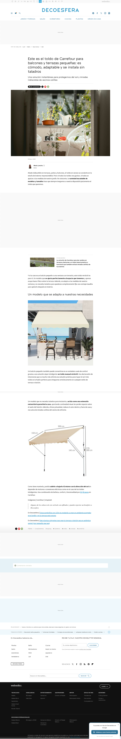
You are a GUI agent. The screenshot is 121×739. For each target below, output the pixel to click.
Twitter (101, 13)
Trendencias (87, 695)
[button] (39, 165)
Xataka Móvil (15, 698)
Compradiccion (88, 701)
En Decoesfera (61, 258)
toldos (65, 528)
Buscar (19, 13)
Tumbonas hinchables (49, 632)
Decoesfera (87, 698)
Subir (104, 686)
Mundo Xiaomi (15, 708)
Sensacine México (45, 720)
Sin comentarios (35, 86)
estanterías (15, 653)
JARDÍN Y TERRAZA (27, 19)
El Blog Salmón (103, 695)
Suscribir (93, 645)
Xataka (13, 695)
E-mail (48, 87)
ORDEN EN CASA (94, 19)
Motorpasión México (73, 721)
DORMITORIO (55, 19)
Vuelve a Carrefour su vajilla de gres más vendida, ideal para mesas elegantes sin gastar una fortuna (49, 627)
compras (72, 528)
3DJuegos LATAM (31, 720)
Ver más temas (17, 664)
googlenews (109, 13)
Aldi (42, 47)
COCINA (68, 19)
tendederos (15, 656)
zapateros (48, 653)
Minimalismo (32, 649)
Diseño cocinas (98, 632)
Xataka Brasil (15, 723)
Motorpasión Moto (75, 698)
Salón (13, 649)
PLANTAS (79, 19)
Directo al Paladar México (60, 721)
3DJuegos (29, 695)
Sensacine (43, 695)
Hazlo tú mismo (50, 649)
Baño (28, 47)
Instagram (105, 13)
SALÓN (42, 19)
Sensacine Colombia (43, 723)
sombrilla (81, 528)
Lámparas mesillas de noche (84, 632)
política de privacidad (85, 649)
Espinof (42, 698)
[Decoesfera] (60, 9)
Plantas (13, 645)
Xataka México (15, 720)
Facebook (97, 13)
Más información (75, 737)
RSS (84, 663)
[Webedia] (16, 685)
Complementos (39, 528)
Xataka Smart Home (15, 704)
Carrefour (57, 528)
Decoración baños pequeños (32, 632)
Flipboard (45, 87)
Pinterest (93, 13)
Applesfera (14, 701)
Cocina (47, 645)
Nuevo (15, 13)
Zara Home (36, 47)
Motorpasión (73, 695)
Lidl (24, 47)
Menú (11, 13)
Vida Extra (29, 698)
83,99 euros (84, 492)
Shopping (48, 528)
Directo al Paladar (60, 695)
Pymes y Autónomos (102, 699)
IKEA (30, 653)
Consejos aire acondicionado (65, 632)
